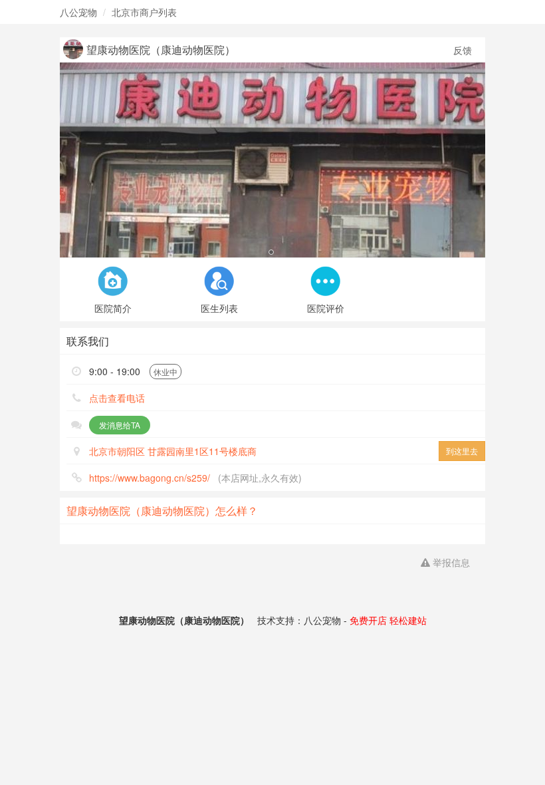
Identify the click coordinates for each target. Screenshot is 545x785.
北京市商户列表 (144, 12)
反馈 (462, 50)
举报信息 (450, 562)
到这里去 (462, 450)
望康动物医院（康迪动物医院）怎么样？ (162, 510)
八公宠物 (78, 12)
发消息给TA (119, 424)
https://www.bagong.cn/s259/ (149, 477)
